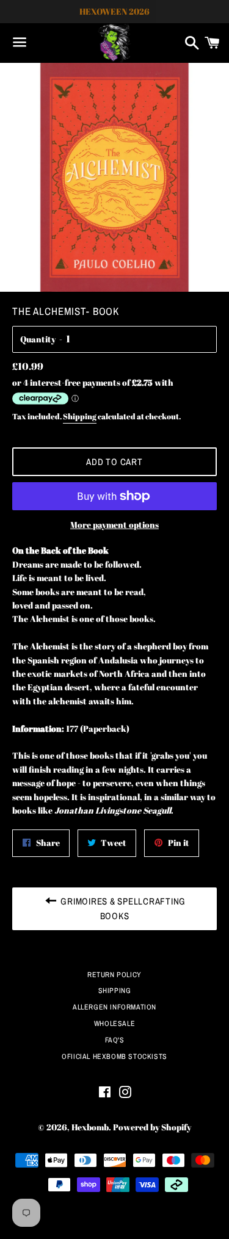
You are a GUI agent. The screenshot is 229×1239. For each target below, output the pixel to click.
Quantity (38, 339)
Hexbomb (90, 1127)
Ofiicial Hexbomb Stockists (114, 1056)
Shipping (79, 416)
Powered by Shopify (152, 1127)
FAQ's (115, 1040)
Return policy (114, 975)
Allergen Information (114, 1007)
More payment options (114, 524)
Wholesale (114, 1023)
